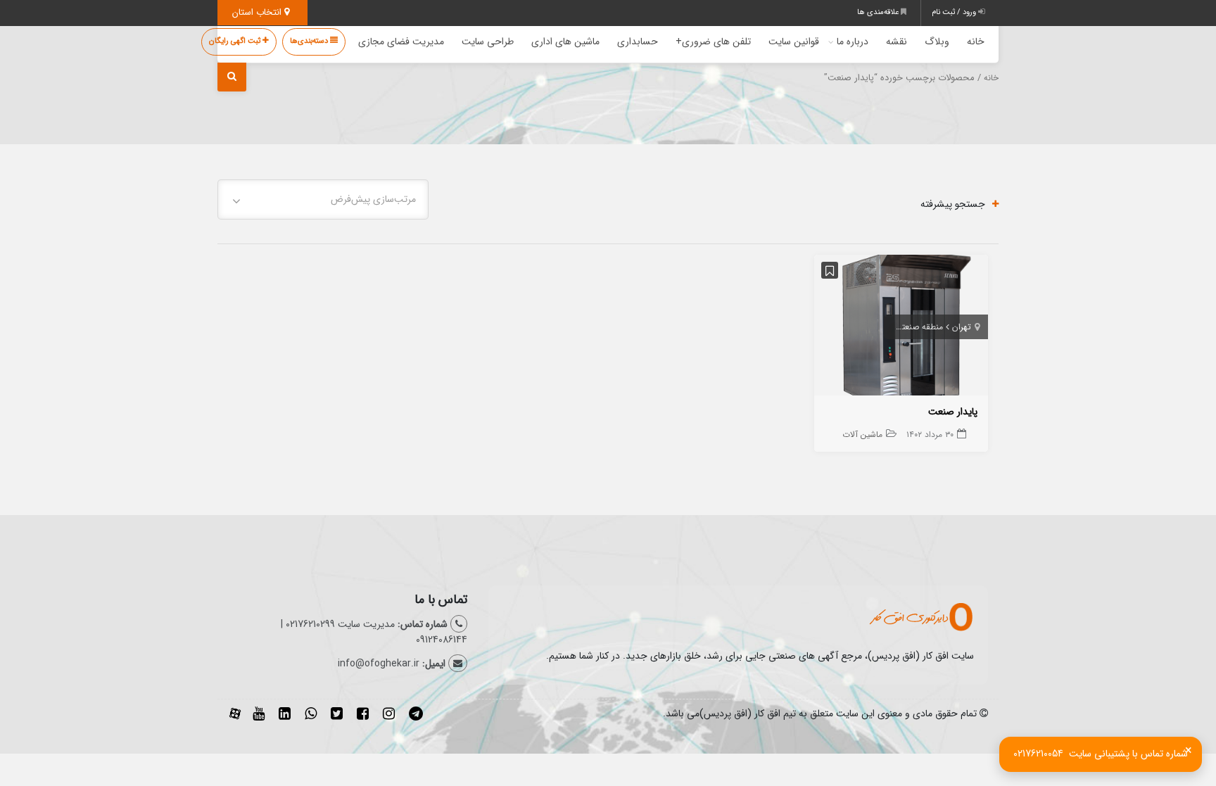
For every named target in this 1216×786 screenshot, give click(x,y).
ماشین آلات (862, 434)
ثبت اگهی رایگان (235, 41)
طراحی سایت (488, 41)
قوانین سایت (793, 41)
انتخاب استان (258, 12)
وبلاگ (937, 41)
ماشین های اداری (565, 41)
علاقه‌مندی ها (879, 12)
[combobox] (323, 199)
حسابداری (637, 41)
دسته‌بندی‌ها (310, 41)
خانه (975, 41)
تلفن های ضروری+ (713, 41)
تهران (961, 327)
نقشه (896, 41)
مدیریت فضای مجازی (401, 41)
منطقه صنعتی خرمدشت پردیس (887, 327)
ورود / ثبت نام (955, 12)
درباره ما (852, 41)
